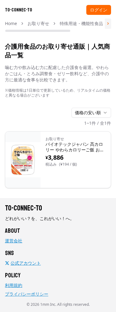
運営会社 (13, 241)
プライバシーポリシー (26, 294)
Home (11, 23)
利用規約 (13, 285)
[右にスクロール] (108, 23)
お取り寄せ (38, 23)
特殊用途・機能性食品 (81, 23)
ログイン (98, 10)
